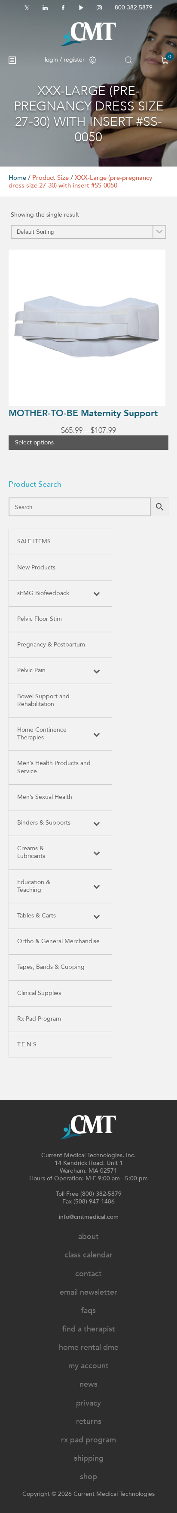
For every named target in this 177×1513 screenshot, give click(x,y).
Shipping (89, 1458)
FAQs (88, 1310)
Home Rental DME (89, 1347)
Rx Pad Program (88, 1440)
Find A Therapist (88, 1329)
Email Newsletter (88, 1292)
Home (17, 177)
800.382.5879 (134, 7)
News (88, 1384)
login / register (65, 60)
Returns (88, 1421)
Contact (88, 1274)
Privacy (88, 1403)
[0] (164, 60)
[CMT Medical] (88, 34)
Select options (34, 442)
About (88, 1236)
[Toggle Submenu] (97, 593)
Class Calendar (88, 1255)
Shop (88, 1476)
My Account (88, 1366)
